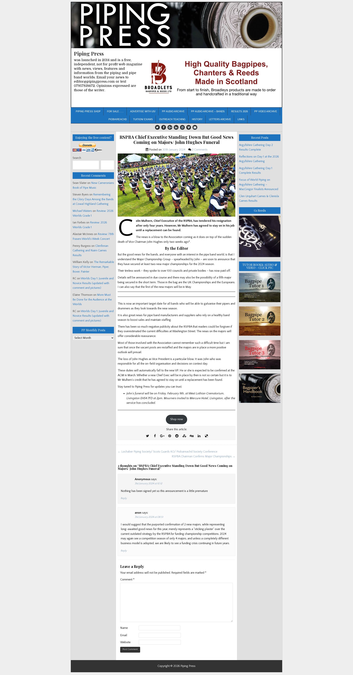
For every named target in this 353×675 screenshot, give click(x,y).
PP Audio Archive (173, 111)
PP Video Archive (265, 111)
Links (241, 119)
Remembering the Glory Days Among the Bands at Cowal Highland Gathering (93, 199)
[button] (211, 78)
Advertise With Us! (143, 111)
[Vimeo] (188, 127)
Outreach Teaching (172, 119)
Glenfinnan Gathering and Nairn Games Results (90, 250)
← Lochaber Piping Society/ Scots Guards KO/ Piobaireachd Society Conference (167, 451)
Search (77, 158)
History (197, 119)
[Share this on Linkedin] (199, 436)
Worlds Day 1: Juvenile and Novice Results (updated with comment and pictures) (93, 283)
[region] (211, 78)
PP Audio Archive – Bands (208, 111)
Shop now (176, 419)
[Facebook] (163, 127)
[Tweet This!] (147, 436)
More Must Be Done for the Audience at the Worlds (92, 299)
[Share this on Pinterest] (169, 436)
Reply (124, 498)
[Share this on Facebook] (155, 436)
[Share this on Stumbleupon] (184, 436)
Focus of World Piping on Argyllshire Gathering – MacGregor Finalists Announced (258, 184)
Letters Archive (220, 119)
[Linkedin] (176, 127)
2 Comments (200, 149)
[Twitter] (157, 127)
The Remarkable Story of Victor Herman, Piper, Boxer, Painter (93, 266)
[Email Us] (194, 127)
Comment (127, 579)
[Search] (107, 164)
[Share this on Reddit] (177, 436)
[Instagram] (182, 127)
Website (125, 642)
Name (124, 628)
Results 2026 (239, 111)
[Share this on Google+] (162, 436)
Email (123, 635)
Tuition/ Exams (143, 119)
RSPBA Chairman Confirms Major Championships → (203, 456)
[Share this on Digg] (192, 436)
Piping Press (89, 53)
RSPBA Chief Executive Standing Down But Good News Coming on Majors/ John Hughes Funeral (176, 139)
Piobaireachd (117, 119)
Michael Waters (82, 211)
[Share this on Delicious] (206, 436)
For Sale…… (115, 111)
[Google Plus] (169, 127)
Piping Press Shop (88, 111)
